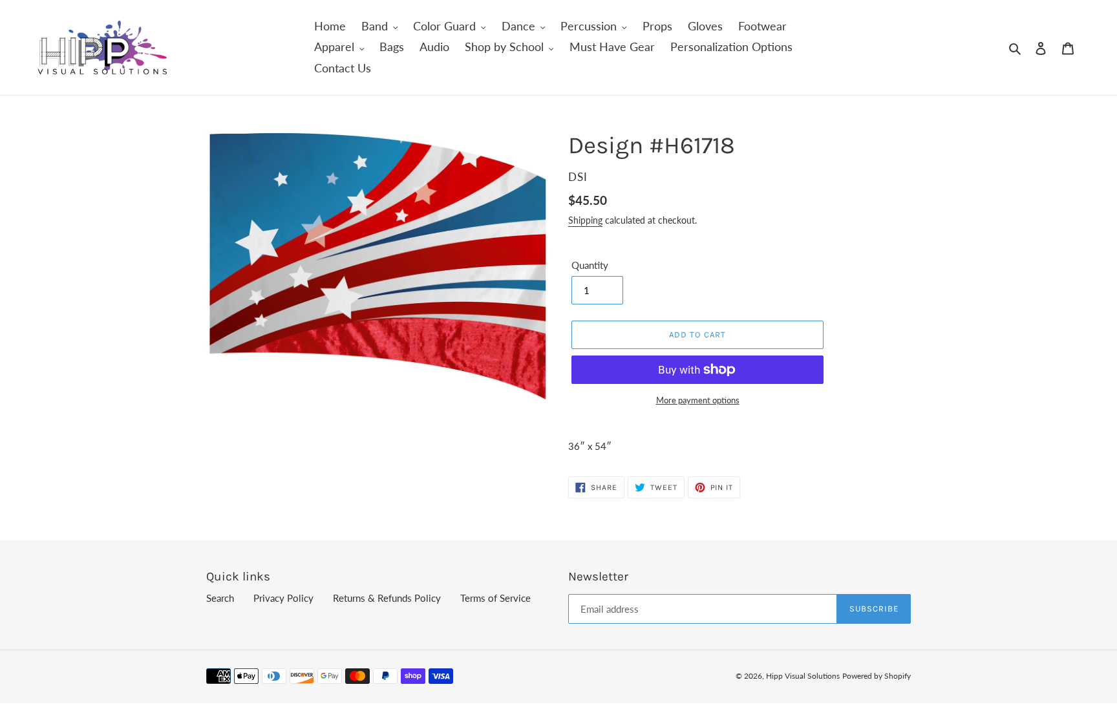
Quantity (589, 265)
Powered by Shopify (876, 676)
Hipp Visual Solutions (803, 676)
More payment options (697, 400)
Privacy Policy (283, 598)
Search (220, 598)
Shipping (585, 220)
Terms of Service (495, 598)
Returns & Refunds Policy (387, 598)
